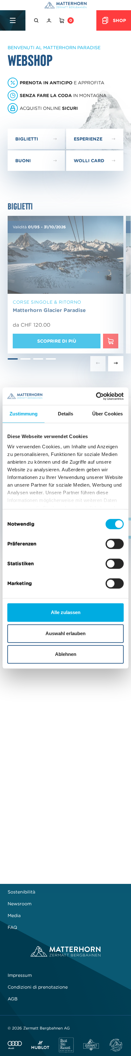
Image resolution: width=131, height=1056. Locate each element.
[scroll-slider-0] (98, 363)
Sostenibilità (21, 892)
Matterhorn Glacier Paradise (49, 310)
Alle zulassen (65, 612)
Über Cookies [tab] (107, 413)
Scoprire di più (56, 341)
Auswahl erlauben (65, 633)
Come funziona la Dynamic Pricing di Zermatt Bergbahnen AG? (53, 828)
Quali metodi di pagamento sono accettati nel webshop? (56, 778)
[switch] (115, 544)
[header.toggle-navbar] (12, 20)
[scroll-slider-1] (115, 363)
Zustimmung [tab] (24, 413)
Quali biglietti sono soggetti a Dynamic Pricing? (52, 802)
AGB (12, 999)
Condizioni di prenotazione (38, 987)
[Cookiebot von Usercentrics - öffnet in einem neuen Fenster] (96, 396)
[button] (37, 20)
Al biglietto (25, 716)
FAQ (12, 927)
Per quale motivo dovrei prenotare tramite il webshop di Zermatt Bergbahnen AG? (55, 752)
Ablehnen (65, 654)
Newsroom (19, 904)
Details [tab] (65, 413)
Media (14, 915)
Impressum (20, 975)
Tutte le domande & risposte (65, 856)
